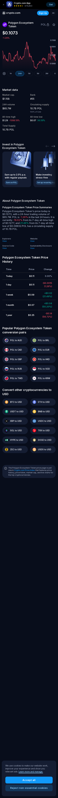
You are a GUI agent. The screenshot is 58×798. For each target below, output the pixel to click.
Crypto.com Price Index (24, 470)
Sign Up (43, 13)
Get (51, 4)
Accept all (29, 780)
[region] (29, 778)
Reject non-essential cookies (29, 787)
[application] (29, 55)
